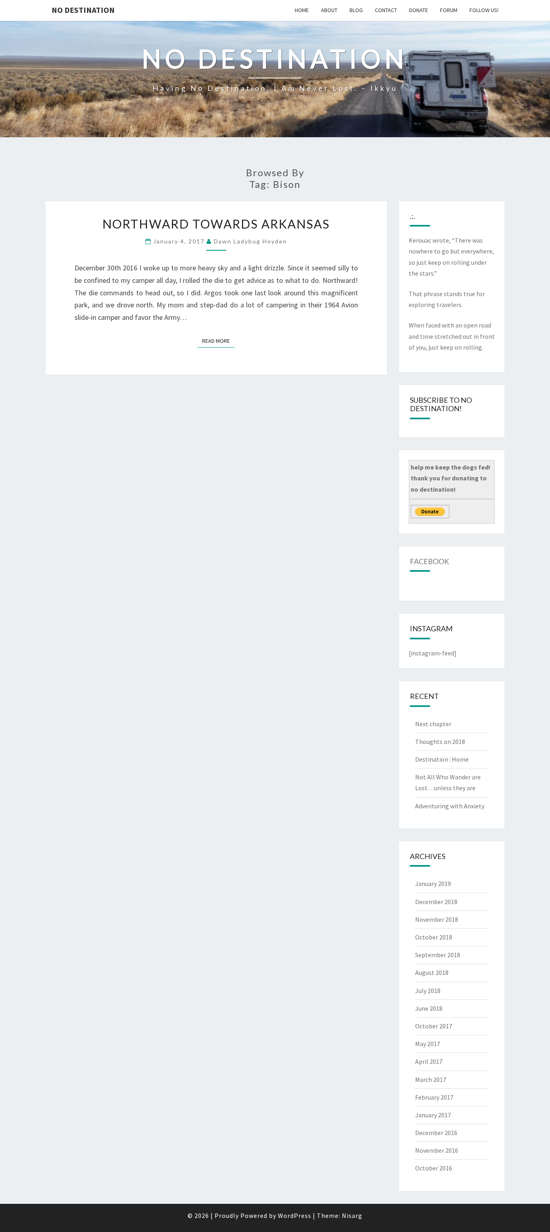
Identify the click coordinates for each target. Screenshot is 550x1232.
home (302, 10)
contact (386, 10)
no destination (83, 10)
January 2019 (433, 884)
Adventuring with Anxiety (449, 806)
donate (418, 10)
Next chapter (433, 724)
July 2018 (427, 991)
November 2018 (436, 919)
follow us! (483, 10)
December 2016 (436, 1133)
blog (356, 10)
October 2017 (433, 1026)
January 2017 (433, 1115)
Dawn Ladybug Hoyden (250, 241)
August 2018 (432, 972)
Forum (448, 10)
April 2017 (428, 1061)
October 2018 (433, 937)
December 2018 (436, 902)
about (329, 10)
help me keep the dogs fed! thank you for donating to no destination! (450, 478)
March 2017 (430, 1079)
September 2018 (437, 955)
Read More (218, 340)
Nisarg (352, 1215)
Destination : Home (442, 759)
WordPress (294, 1215)
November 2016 (436, 1150)
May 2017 (427, 1044)
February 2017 (434, 1097)
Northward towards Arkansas (216, 223)
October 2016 (433, 1168)
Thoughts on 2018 (440, 742)
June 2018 (428, 1008)
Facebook (429, 561)
